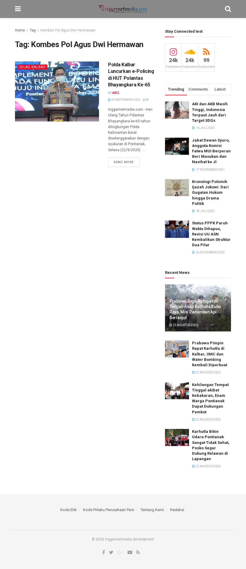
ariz (115, 92)
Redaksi (177, 510)
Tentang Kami (152, 510)
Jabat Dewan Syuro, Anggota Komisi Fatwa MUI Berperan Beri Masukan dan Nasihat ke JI (211, 151)
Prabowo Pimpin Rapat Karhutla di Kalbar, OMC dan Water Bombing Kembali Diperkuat (209, 354)
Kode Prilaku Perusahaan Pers (108, 510)
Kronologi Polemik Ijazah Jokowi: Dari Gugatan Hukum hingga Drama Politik (210, 192)
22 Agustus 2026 (185, 325)
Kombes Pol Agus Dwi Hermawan (67, 30)
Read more (124, 162)
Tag (33, 30)
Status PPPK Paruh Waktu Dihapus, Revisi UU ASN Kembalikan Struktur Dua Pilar (211, 234)
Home (20, 30)
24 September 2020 (125, 99)
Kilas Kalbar (33, 67)
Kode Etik (68, 510)
